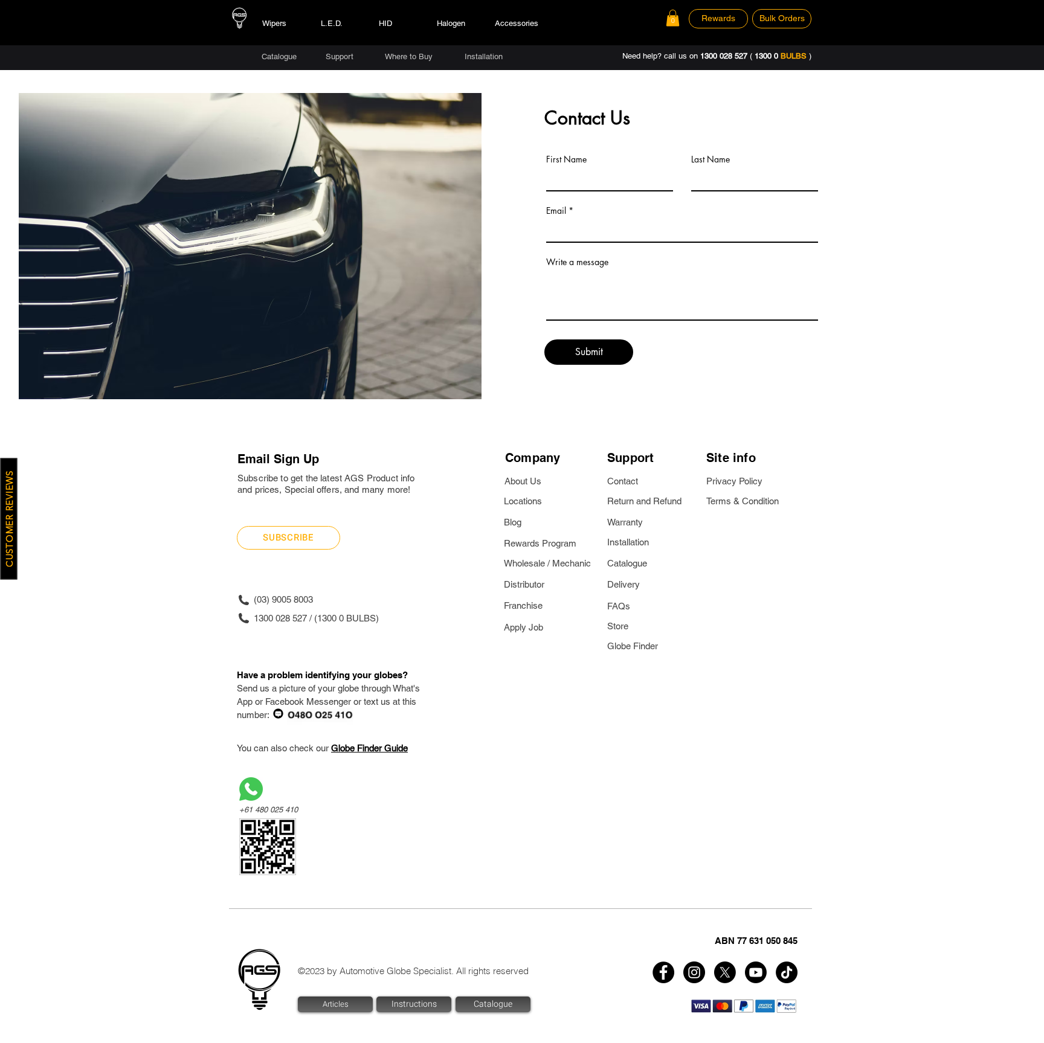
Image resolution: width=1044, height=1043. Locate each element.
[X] (725, 972)
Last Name (710, 159)
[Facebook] (663, 972)
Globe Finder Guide (369, 748)
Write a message (577, 262)
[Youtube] (756, 972)
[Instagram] (694, 972)
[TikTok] (787, 972)
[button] (673, 18)
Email (556, 211)
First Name (566, 159)
